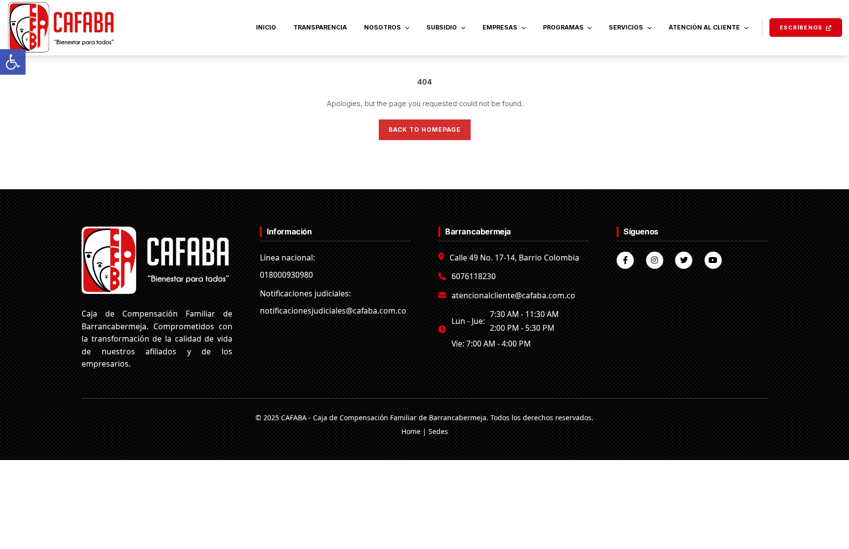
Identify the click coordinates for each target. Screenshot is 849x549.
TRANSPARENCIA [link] (320, 27)
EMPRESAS (499, 27)
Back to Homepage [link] (425, 129)
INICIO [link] (266, 27)
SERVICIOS (626, 27)
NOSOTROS (382, 27)
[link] (13, 62)
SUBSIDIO (441, 27)
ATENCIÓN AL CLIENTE (704, 27)
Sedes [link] (438, 431)
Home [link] (411, 431)
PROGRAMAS (563, 27)
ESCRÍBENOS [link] (801, 27)
